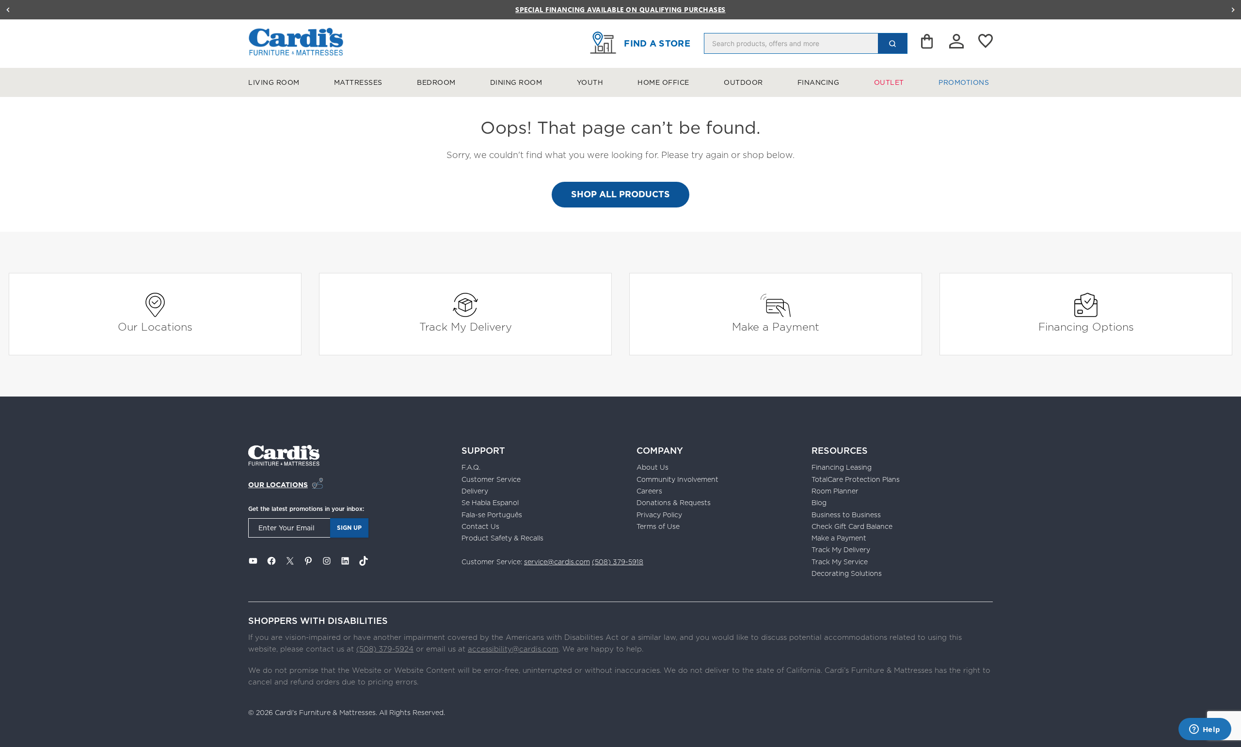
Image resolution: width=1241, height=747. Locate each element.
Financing (818, 82)
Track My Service (839, 562)
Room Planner (835, 491)
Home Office (663, 82)
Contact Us (480, 526)
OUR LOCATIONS (278, 485)
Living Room (274, 82)
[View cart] (928, 43)
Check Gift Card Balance (851, 526)
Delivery (474, 491)
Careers (649, 491)
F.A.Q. (470, 467)
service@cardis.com (557, 562)
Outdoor (743, 82)
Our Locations (155, 326)
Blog (819, 503)
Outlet (889, 82)
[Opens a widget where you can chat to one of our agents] (1204, 730)
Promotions (964, 82)
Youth (590, 82)
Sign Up (349, 528)
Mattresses (358, 82)
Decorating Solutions (846, 573)
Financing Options (1086, 326)
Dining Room (516, 82)
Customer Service (491, 479)
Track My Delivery (465, 326)
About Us (652, 467)
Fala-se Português (491, 515)
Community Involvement (677, 479)
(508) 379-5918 (617, 562)
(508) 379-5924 (385, 649)
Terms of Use (658, 526)
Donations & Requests (673, 503)
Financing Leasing (841, 467)
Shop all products (620, 194)
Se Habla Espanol (490, 503)
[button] (7, 9)
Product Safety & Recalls (502, 538)
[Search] (892, 43)
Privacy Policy (659, 515)
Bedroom (436, 82)
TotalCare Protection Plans (855, 479)
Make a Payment (775, 326)
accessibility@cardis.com (513, 649)
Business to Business (846, 515)
